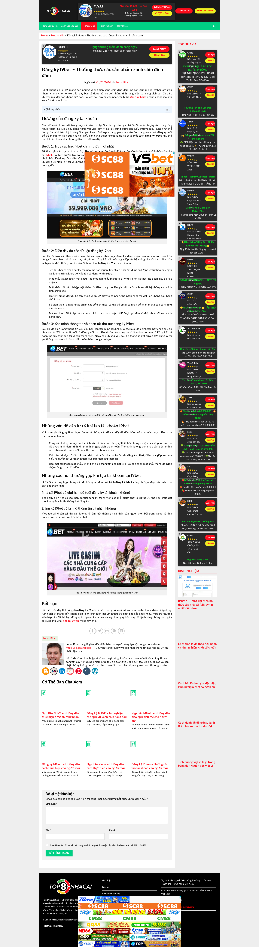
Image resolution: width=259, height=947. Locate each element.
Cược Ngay (159, 49)
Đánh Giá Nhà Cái (69, 26)
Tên (48, 830)
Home (44, 35)
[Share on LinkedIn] (121, 631)
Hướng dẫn (57, 35)
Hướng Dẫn (89, 26)
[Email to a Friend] (107, 631)
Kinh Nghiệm (106, 26)
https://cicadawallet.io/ (79, 648)
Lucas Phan (122, 82)
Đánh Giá (159, 55)
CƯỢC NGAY (162, 13)
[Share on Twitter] (100, 631)
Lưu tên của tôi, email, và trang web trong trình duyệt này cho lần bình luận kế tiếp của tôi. (98, 845)
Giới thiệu (106, 881)
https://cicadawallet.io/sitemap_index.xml (70, 920)
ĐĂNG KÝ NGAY (162, 7)
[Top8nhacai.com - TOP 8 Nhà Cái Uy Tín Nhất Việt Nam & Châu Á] (58, 11)
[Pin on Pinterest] (114, 631)
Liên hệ (105, 887)
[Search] (214, 26)
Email (112, 830)
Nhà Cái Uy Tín (50, 26)
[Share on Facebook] (92, 631)
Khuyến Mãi (122, 26)
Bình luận (51, 804)
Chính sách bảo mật (111, 894)
